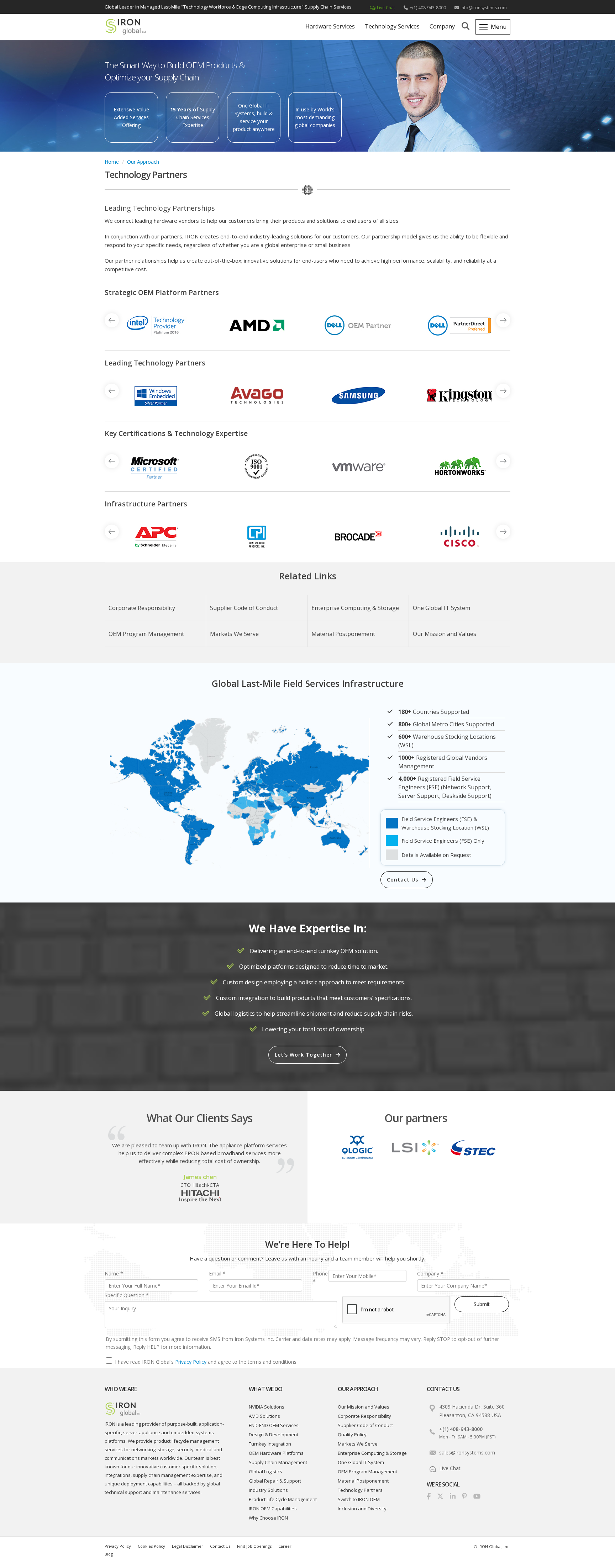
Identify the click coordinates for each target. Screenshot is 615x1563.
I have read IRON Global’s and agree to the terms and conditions (205, 1361)
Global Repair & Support (275, 1481)
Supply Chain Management (278, 1462)
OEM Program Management (146, 634)
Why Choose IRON (268, 1518)
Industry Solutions (268, 1490)
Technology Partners (360, 1490)
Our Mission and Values (444, 634)
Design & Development (273, 1434)
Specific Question (127, 1295)
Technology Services (392, 26)
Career (284, 1546)
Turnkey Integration (270, 1444)
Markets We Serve (234, 634)
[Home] (129, 28)
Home (112, 161)
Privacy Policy (190, 1361)
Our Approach (143, 161)
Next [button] (112, 320)
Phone (320, 1277)
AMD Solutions (264, 1416)
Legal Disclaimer (187, 1546)
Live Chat (386, 8)
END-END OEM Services (274, 1425)
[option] (155, 326)
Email (217, 1273)
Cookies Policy (151, 1546)
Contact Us (402, 879)
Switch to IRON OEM (359, 1499)
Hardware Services (330, 26)
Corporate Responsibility (142, 608)
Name (114, 1273)
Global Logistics (265, 1471)
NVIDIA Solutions (266, 1407)
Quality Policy (352, 1434)
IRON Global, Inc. (494, 1546)
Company (442, 26)
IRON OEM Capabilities (273, 1508)
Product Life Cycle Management (283, 1499)
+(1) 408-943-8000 (428, 8)
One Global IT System (441, 608)
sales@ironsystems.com (467, 1452)
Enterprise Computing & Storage (355, 608)
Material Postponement (343, 634)
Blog (109, 1554)
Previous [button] (503, 320)
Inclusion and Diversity (362, 1508)
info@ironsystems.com (484, 8)
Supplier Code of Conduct (244, 608)
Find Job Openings (254, 1546)
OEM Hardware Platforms (276, 1453)
